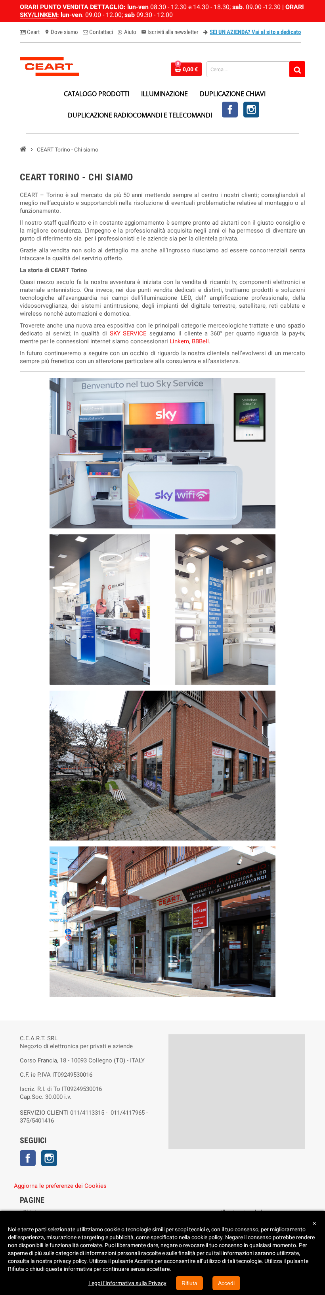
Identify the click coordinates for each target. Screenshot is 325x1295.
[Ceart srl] (49, 65)
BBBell (200, 341)
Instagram (251, 109)
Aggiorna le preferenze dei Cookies (60, 1185)
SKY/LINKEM (38, 15)
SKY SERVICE (128, 333)
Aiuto (129, 32)
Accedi (226, 1283)
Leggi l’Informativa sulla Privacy (127, 1283)
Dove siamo (61, 32)
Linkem (179, 341)
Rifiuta (189, 1283)
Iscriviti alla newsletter (170, 32)
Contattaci (100, 32)
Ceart (33, 32)
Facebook (230, 109)
